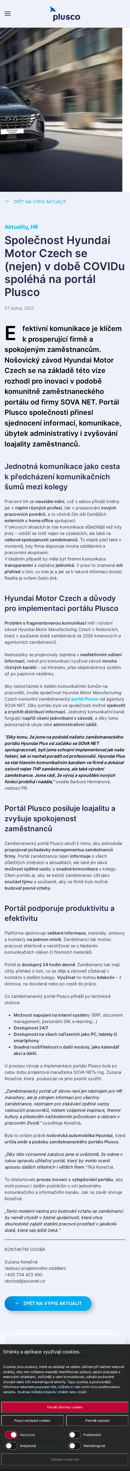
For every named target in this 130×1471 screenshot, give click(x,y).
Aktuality (16, 227)
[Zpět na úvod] (65, 13)
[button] (8, 13)
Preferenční (92, 1435)
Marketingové (94, 1446)
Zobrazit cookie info (64, 1459)
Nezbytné (27, 1435)
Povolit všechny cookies (65, 1407)
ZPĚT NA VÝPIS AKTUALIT (40, 201)
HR (34, 227)
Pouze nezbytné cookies (32, 1420)
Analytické (28, 1446)
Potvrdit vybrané (97, 1420)
